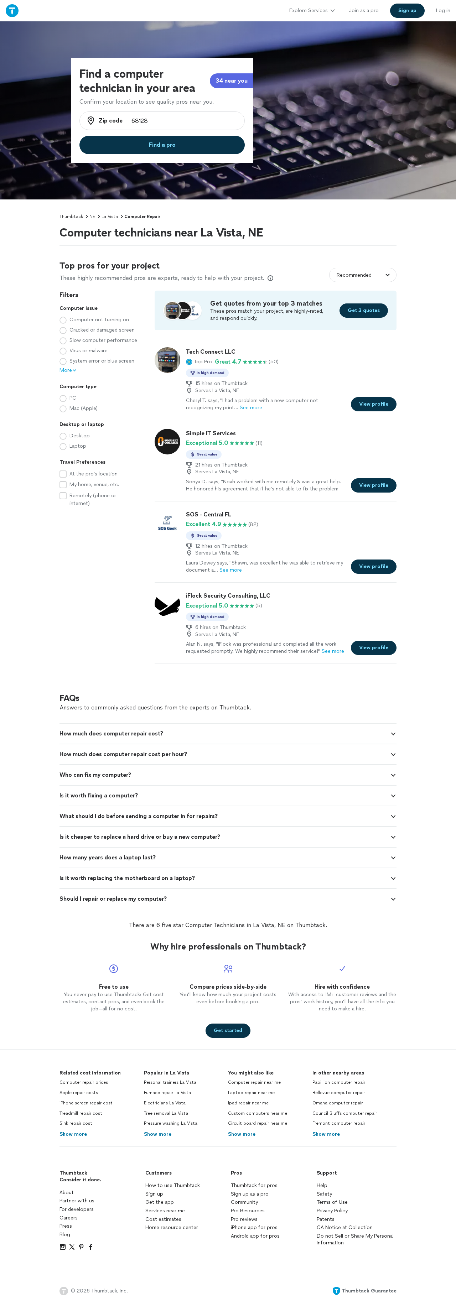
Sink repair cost (75, 1123)
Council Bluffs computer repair (344, 1113)
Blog (64, 1235)
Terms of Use (332, 1202)
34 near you (232, 80)
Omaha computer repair (337, 1102)
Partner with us (76, 1201)
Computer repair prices (83, 1082)
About (66, 1193)
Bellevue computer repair (338, 1092)
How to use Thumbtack (172, 1185)
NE (92, 216)
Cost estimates (163, 1219)
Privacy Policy (332, 1211)
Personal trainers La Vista (170, 1082)
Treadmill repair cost (80, 1113)
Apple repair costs (78, 1092)
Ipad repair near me (248, 1102)
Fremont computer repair (338, 1123)
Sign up (154, 1194)
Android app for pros (255, 1236)
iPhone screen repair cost (86, 1102)
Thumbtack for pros (254, 1185)
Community (244, 1202)
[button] (199, 362)
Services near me (165, 1211)
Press (65, 1226)
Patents (326, 1219)
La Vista (110, 216)
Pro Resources (248, 1211)
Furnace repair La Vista (167, 1092)
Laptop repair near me (251, 1092)
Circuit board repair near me (257, 1123)
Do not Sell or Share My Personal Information (355, 1239)
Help (322, 1185)
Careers (68, 1218)
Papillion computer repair (338, 1082)
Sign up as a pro (250, 1194)
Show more (73, 1134)
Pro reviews (244, 1219)
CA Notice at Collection (345, 1227)
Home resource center (171, 1227)
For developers (76, 1209)
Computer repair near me (254, 1082)
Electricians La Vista (165, 1102)
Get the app (159, 1202)
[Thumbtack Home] (12, 10)
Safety (324, 1194)
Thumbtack (71, 216)
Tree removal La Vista (166, 1113)
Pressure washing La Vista (170, 1123)
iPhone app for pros (254, 1227)
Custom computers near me (257, 1113)
